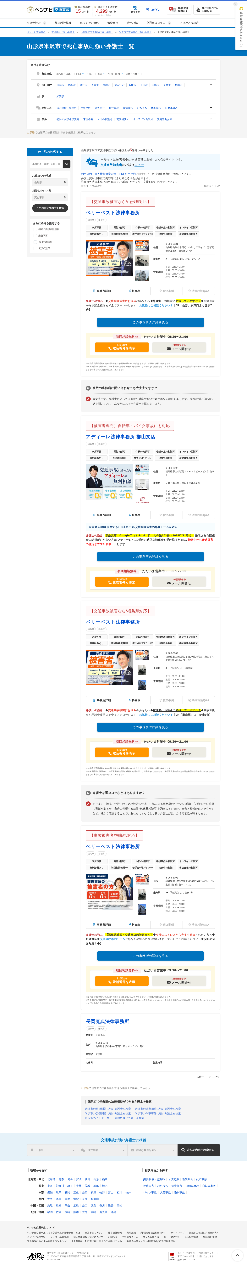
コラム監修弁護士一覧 (154, 1237)
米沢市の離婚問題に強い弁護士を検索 (108, 1108)
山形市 (60, 85)
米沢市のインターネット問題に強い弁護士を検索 (114, 1118)
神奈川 (60, 1185)
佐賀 (58, 1212)
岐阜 (58, 1192)
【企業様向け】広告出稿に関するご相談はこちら (96, 1241)
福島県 (91, 444)
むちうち (142, 107)
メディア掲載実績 (36, 1237)
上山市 (144, 85)
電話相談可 (122, 119)
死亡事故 (114, 107)
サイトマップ (177, 1232)
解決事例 (112, 22)
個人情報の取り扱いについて (88, 1237)
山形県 (91, 220)
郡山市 (101, 444)
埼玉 (70, 1185)
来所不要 (88, 119)
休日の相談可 (104, 119)
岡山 (67, 1205)
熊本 (76, 1212)
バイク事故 (150, 1192)
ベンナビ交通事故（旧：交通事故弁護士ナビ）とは (53, 1232)
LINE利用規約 (127, 173)
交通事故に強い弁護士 (63, 32)
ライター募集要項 (59, 1237)
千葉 (78, 1185)
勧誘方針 (175, 1237)
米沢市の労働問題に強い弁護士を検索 (108, 1113)
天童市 (95, 85)
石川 (119, 1192)
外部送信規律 (210, 1237)
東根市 (106, 85)
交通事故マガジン (94, 1232)
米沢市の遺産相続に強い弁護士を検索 (158, 1108)
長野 (102, 1192)
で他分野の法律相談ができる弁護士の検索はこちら (60, 132)
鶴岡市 (72, 85)
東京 (50, 1185)
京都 (67, 1199)
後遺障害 (128, 107)
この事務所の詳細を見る (150, 322)
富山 (110, 1192)
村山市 (178, 85)
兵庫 (58, 1199)
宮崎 (93, 1212)
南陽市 (155, 85)
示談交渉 (86, 107)
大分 (84, 1212)
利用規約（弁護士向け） (153, 1232)
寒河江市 (119, 85)
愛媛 (110, 1205)
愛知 (50, 1192)
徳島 (93, 1205)
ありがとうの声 (189, 22)
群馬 (96, 1185)
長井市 (167, 85)
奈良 (84, 1199)
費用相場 (132, 22)
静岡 (67, 1192)
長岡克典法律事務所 (107, 1021)
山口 (84, 1205)
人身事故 (165, 1192)
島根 (58, 1205)
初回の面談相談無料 (68, 119)
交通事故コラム (130, 1237)
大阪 (50, 1199)
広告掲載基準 (191, 1237)
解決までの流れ (89, 22)
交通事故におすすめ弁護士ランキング (46, 1241)
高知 (119, 1205)
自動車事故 (171, 107)
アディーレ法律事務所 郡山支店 (121, 436)
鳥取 (50, 1205)
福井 (128, 1192)
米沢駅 (60, 96)
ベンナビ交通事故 (36, 32)
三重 (76, 1192)
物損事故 (179, 1192)
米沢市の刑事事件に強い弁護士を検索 (158, 1113)
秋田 (87, 1179)
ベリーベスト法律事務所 (113, 212)
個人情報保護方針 (105, 173)
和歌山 (95, 1199)
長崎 (67, 1212)
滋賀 (76, 1199)
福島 (104, 1179)
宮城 (78, 1179)
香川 (102, 1205)
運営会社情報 (115, 1232)
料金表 (136, 290)
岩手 (70, 1179)
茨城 (87, 1185)
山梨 (84, 1192)
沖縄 (113, 1212)
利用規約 (86, 173)
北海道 (51, 1179)
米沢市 (83, 85)
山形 (96, 1179)
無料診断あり (164, 119)
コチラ (139, 165)
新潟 (93, 1192)
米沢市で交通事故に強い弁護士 (135, 32)
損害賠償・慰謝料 (67, 107)
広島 (76, 1205)
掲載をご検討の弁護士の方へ (204, 1232)
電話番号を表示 (124, 348)
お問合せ (112, 1237)
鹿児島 (103, 1212)
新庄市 (132, 85)
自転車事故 (209, 1185)
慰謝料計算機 (63, 22)
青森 (61, 1179)
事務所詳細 (104, 290)
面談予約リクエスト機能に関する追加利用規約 (151, 1241)
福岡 (50, 1212)
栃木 (104, 1185)
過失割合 (100, 107)
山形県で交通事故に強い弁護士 (97, 32)
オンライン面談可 (143, 119)
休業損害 (156, 107)
